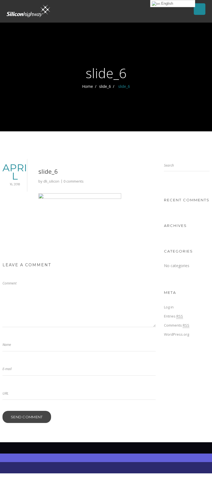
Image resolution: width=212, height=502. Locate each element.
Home (87, 86)
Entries (173, 316)
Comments (176, 325)
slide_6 (105, 86)
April (14, 174)
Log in (169, 307)
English (166, 3)
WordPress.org (176, 334)
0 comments (73, 181)
